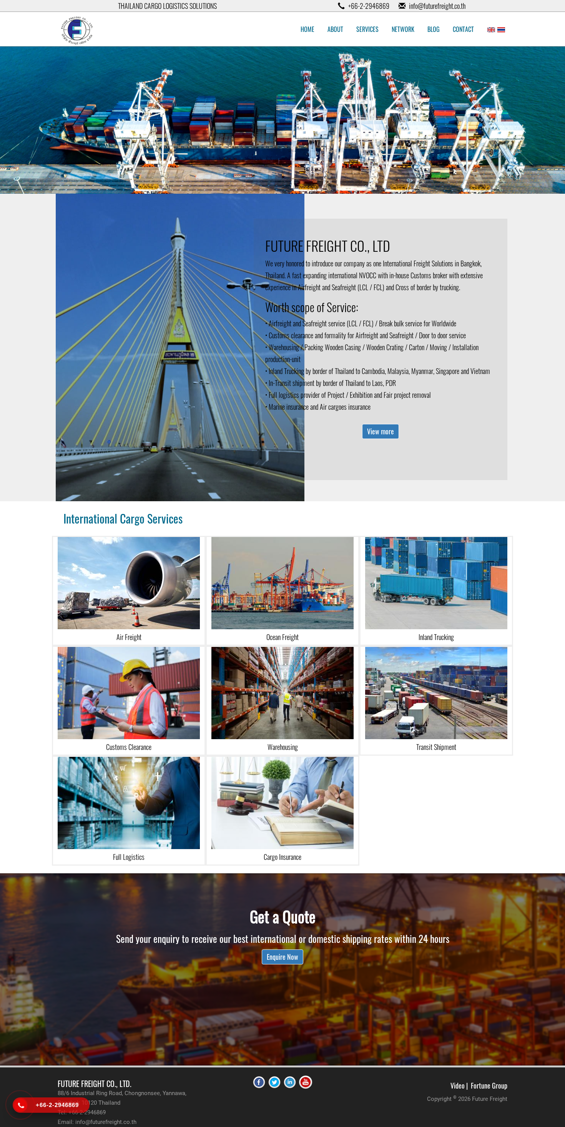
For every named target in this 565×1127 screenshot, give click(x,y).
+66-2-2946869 (368, 6)
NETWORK (403, 29)
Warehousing (283, 747)
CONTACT (463, 29)
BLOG (433, 29)
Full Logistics (129, 857)
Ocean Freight (282, 637)
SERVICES (367, 29)
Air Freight (128, 637)
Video (457, 1085)
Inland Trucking (436, 637)
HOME (307, 29)
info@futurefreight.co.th (437, 6)
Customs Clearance (128, 747)
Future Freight (489, 1098)
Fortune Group (489, 1085)
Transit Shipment (436, 747)
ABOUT (335, 29)
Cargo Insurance (282, 857)
